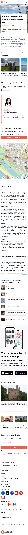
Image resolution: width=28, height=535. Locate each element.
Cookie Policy (18, 453)
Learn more (18, 134)
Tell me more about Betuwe (14, 409)
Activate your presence (14, 137)
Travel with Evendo (5, 465)
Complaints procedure (6, 517)
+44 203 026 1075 (5, 486)
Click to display (6, 90)
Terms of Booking (20, 524)
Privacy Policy (11, 524)
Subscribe (14, 447)
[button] (14, 161)
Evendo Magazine (5, 470)
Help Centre (3, 515)
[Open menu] (26, 2)
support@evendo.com (6, 489)
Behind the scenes (15, 468)
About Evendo (14, 465)
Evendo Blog (4, 468)
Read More (24, 274)
